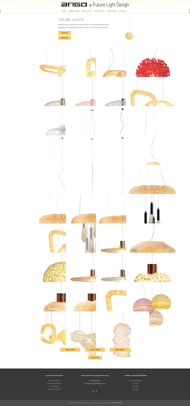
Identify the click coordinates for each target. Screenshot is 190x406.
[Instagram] (93, 391)
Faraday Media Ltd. (117, 403)
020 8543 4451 (95, 381)
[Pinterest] (96, 391)
